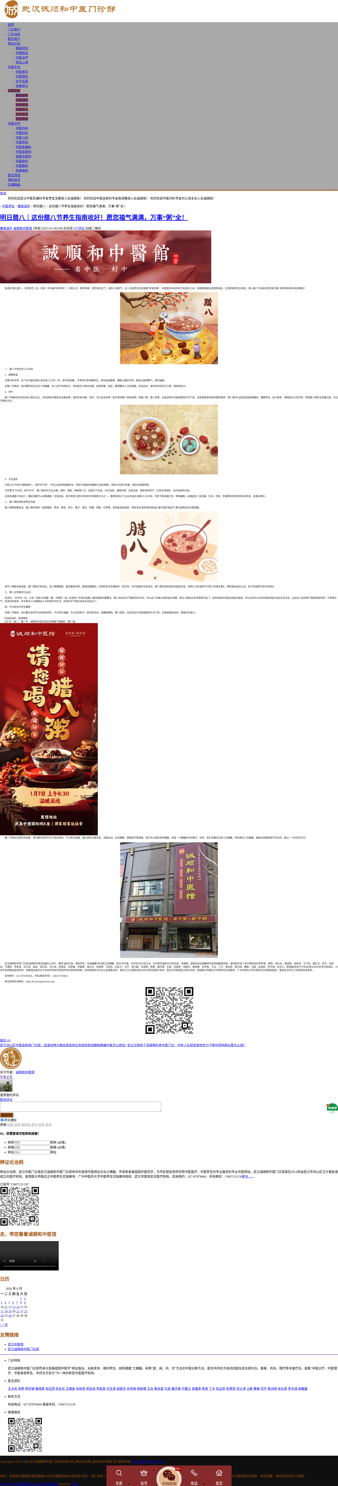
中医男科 (22, 142)
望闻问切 (22, 48)
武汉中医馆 (15, 1344)
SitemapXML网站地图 (43, 1484)
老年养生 (22, 104)
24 (2, 1315)
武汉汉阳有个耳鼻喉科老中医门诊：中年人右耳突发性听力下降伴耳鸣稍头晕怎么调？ (186, 1045)
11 (5, 1307)
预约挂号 (14, 180)
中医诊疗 (22, 57)
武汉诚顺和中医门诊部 (23, 1349)
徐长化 (60, 1388)
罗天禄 (292, 1388)
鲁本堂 (159, 1388)
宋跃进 (90, 1388)
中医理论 (22, 76)
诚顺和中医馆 (22, 228)
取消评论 (6, 1099)
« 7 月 (4, 1325)
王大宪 (12, 1388)
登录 (3, 193)
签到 (48, 1124)
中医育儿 (22, 109)
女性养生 (22, 114)
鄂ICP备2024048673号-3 (148, 1461)
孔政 (167, 1388)
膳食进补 (22, 95)
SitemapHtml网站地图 (14, 1484)
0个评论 (79, 228)
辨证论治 (14, 43)
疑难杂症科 (23, 156)
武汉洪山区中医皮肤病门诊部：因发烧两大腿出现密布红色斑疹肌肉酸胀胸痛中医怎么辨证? (63, 1045)
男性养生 (22, 119)
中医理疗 (22, 100)
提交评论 (7, 1115)
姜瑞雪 (40, 1388)
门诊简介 (14, 29)
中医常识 (22, 71)
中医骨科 (22, 161)
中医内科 (22, 128)
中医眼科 (22, 166)
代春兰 (186, 1388)
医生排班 (14, 175)
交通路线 (14, 184)
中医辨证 (22, 53)
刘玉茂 (111, 1388)
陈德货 (231, 1388)
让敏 (249, 1388)
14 (17, 1307)
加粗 (17, 1124)
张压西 (50, 1388)
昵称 (11, 1142)
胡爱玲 (121, 1388)
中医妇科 (22, 133)
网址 (11, 1152)
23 (25, 1311)
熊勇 (205, 1388)
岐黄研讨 (22, 86)
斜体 (41, 1124)
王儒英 (70, 1388)
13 (13, 1307)
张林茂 (80, 1388)
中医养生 (14, 90)
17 (2, 1311)
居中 (34, 1124)
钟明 (21, 1388)
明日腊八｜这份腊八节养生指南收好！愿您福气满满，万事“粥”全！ (94, 217)
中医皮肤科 (23, 151)
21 (17, 1311)
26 (10, 1315)
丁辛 (212, 1388)
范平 (264, 1388)
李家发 (101, 1388)
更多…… (248, 1176)
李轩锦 (29, 1388)
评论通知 (10, 1120)
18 (6, 1311)
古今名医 (22, 81)
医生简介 (14, 39)
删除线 (26, 1124)
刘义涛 (241, 1388)
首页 (11, 24)
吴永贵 (282, 1388)
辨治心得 (22, 62)
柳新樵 (141, 1388)
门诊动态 (14, 34)
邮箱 (11, 1147)
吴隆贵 (196, 1388)
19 (10, 1311)
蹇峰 (257, 1388)
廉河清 (176, 1388)
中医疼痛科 (23, 147)
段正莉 (220, 1388)
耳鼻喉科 (22, 170)
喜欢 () (5, 1040)
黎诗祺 (272, 1388)
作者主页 (6, 1077)
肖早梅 (131, 1388)
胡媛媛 (302, 1388)
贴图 (10, 1124)
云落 (75, 1484)
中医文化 (14, 67)
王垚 (150, 1388)
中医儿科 (22, 137)
